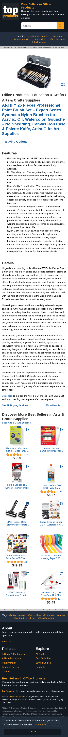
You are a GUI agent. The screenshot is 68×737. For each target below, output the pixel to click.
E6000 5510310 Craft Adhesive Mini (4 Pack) (17, 486)
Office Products (15, 95)
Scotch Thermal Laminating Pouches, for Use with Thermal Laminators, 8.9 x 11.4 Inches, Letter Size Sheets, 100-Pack (51, 449)
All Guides (41, 654)
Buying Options (16, 141)
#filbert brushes (46, 618)
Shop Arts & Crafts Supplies (16, 422)
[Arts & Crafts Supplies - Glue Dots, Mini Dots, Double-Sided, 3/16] (28, 429)
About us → (8, 641)
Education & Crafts (48, 95)
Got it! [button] (33, 732)
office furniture (57, 39)
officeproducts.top (17, 697)
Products (40, 667)
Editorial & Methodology (14, 654)
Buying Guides (43, 662)
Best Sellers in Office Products (23, 678)
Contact (6, 671)
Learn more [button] (40, 724)
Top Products (8, 691)
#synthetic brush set (24, 618)
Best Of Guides (43, 658)
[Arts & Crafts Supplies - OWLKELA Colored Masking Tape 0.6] (62, 537)
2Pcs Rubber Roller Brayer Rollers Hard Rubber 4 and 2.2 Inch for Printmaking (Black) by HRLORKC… (17, 523)
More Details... (54, 405)
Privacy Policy (9, 662)
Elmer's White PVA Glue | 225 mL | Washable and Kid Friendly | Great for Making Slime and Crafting (51, 486)
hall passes (40, 42)
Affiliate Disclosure (11, 658)
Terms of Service (10, 667)
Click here (7, 395)
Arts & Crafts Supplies (21, 100)
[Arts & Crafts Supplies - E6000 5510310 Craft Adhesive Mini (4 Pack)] (28, 466)
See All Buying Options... (16, 405)
